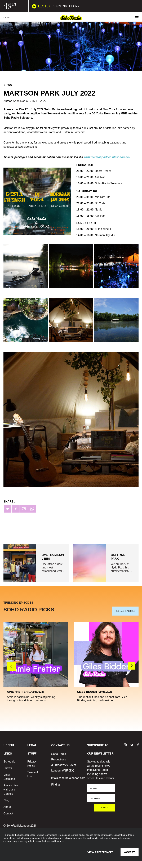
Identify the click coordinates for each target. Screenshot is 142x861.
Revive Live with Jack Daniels (10, 789)
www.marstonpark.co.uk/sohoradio (107, 157)
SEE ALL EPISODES (125, 611)
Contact (8, 813)
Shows (7, 768)
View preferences (100, 852)
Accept (129, 852)
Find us (55, 784)
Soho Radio (20, 101)
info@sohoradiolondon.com (68, 778)
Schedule (9, 761)
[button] (131, 666)
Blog (6, 800)
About (7, 806)
